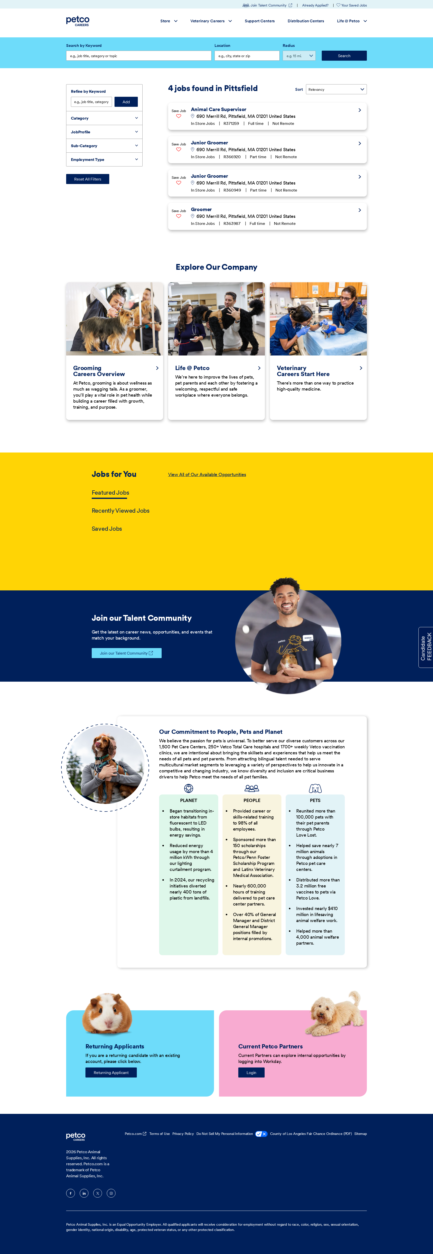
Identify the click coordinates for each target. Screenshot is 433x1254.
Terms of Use (159, 1133)
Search (344, 55)
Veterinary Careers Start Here (303, 371)
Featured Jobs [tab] (110, 492)
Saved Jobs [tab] (107, 528)
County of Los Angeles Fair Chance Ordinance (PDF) (311, 1133)
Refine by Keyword (88, 91)
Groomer (201, 209)
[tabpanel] (255, 502)
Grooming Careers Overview (99, 371)
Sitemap (360, 1133)
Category (79, 118)
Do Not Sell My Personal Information (224, 1134)
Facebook (70, 1193)
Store (165, 20)
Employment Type (87, 159)
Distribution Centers (306, 20)
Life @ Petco (348, 20)
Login (251, 1072)
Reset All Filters (87, 179)
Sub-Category (84, 145)
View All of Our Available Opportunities (207, 474)
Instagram (111, 1193)
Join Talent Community (272, 5)
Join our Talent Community (124, 653)
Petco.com (133, 1133)
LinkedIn (84, 1193)
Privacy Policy (183, 1133)
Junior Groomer (209, 142)
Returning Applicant (111, 1072)
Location (222, 45)
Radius (289, 45)
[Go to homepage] (78, 21)
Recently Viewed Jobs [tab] (121, 510)
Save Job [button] (179, 111)
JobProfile (80, 131)
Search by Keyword (84, 45)
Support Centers (260, 20)
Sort (299, 89)
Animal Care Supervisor (219, 109)
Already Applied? (315, 5)
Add (126, 101)
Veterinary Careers (207, 20)
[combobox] (247, 56)
